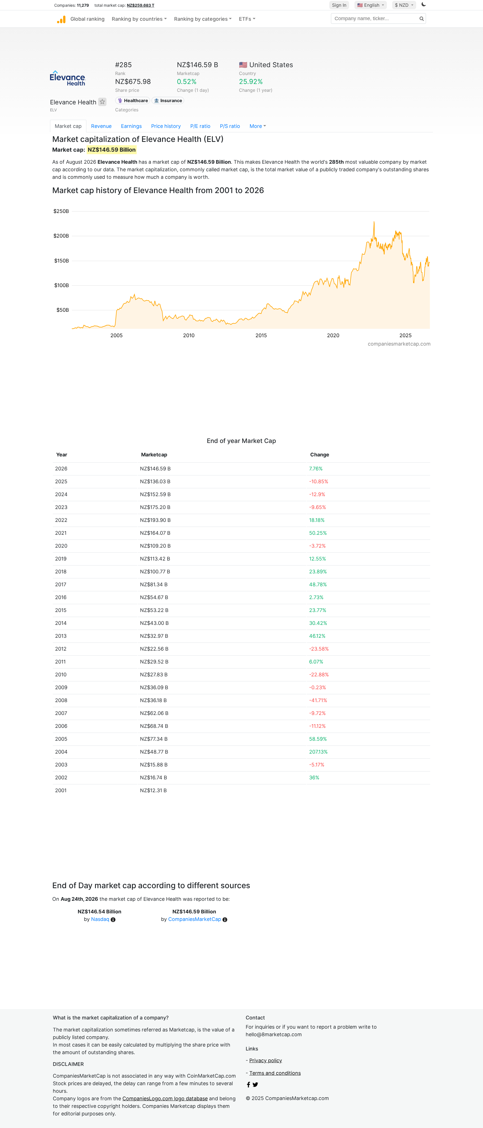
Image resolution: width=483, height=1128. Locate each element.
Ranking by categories (201, 19)
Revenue (101, 126)
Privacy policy (265, 1060)
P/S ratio (230, 126)
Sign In (339, 5)
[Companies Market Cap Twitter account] (255, 1086)
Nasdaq (100, 919)
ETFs (245, 19)
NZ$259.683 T (140, 5)
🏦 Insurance (168, 100)
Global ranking (87, 19)
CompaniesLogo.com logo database (165, 1098)
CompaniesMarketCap (194, 919)
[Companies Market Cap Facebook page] (248, 1086)
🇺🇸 (368, 5)
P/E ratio (200, 126)
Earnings (131, 126)
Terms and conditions (275, 1073)
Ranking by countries (137, 19)
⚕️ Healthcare (132, 100)
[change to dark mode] (424, 5)
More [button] (256, 126)
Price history (166, 126)
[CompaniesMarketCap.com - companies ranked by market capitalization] (61, 19)
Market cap (68, 126)
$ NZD (402, 5)
